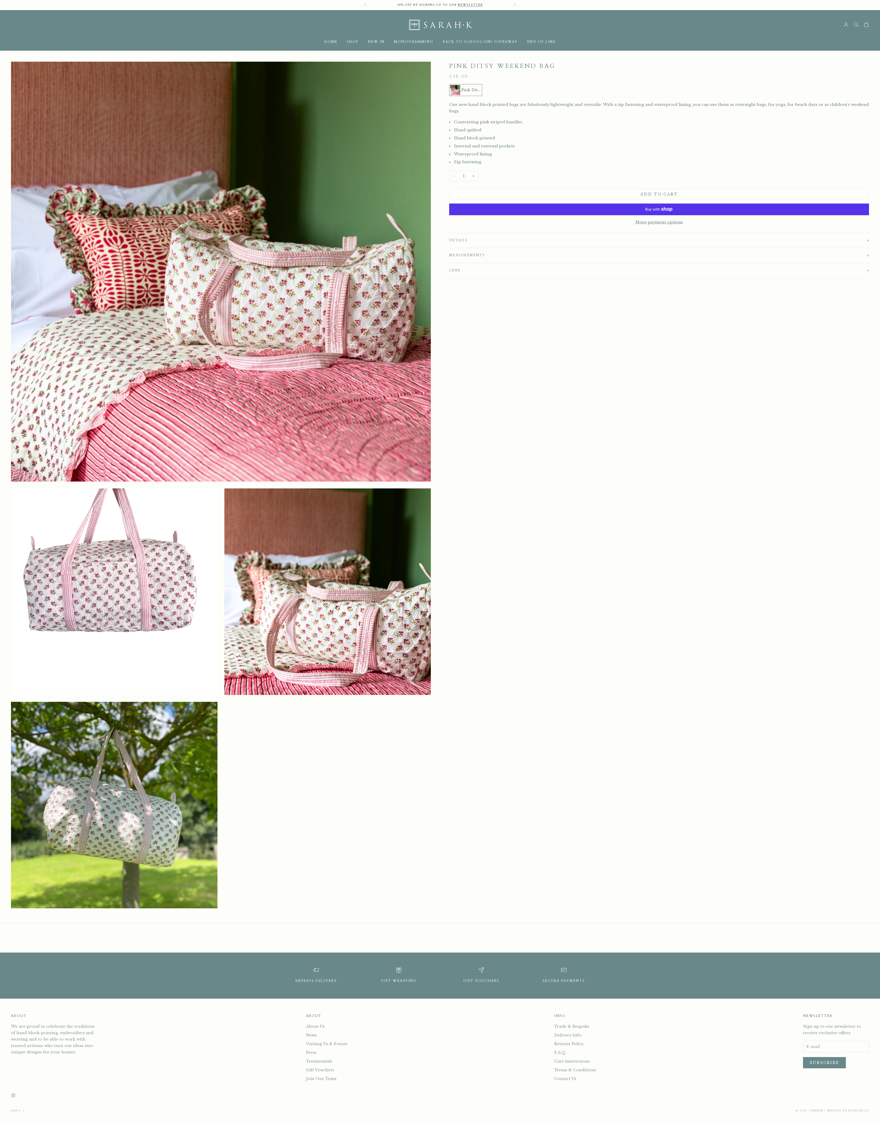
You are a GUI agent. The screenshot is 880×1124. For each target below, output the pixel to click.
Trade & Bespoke (571, 1026)
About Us (315, 1026)
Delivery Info (567, 1035)
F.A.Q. (560, 1052)
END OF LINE (541, 42)
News (311, 1035)
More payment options (659, 222)
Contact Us (565, 1078)
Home (331, 42)
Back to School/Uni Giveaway (480, 42)
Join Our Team (321, 1078)
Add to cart (659, 194)
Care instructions (572, 1061)
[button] (465, 90)
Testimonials (319, 1061)
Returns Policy (569, 1043)
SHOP (353, 42)
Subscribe (824, 1062)
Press (311, 1052)
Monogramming (413, 42)
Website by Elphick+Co (848, 1110)
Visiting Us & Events (326, 1043)
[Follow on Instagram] (13, 1095)
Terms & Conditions (575, 1070)
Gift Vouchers (320, 1070)
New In (376, 42)
